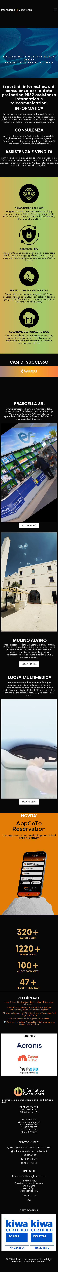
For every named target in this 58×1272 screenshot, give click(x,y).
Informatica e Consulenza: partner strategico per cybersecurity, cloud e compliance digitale (29, 1008)
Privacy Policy (29, 1180)
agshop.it (43, 165)
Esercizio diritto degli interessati (29, 1176)
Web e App (29, 1188)
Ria (29, 1200)
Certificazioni (29, 1195)
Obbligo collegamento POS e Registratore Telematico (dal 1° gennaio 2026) (29, 1014)
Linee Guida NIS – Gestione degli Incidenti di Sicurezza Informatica (29, 1003)
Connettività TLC (29, 1191)
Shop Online (29, 1185)
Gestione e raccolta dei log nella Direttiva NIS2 (29, 1019)
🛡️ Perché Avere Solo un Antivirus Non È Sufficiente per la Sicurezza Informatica (29, 1023)
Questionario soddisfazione (29, 1183)
